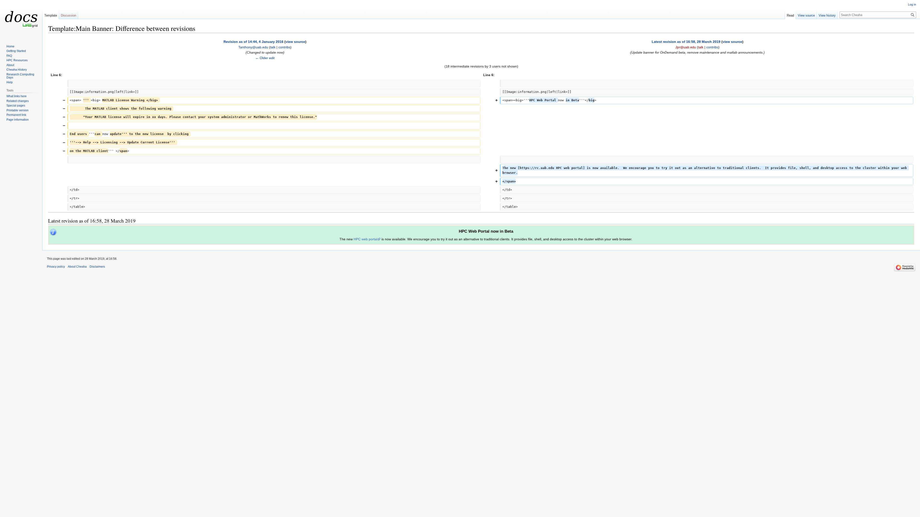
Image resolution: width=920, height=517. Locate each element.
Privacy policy (56, 266)
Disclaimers (97, 266)
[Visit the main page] (21, 19)
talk (273, 47)
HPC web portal (365, 239)
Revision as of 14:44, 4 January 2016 (253, 42)
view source (295, 42)
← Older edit (265, 58)
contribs (284, 47)
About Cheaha (77, 266)
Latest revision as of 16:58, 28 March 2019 (686, 42)
